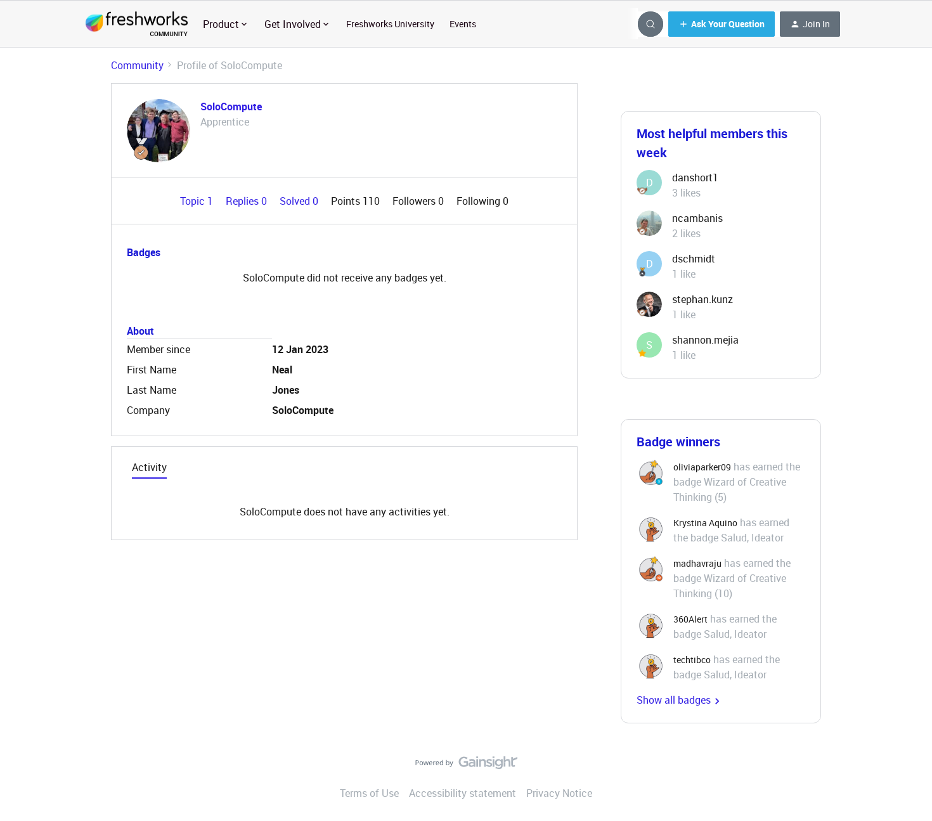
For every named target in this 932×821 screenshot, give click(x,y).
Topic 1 (198, 201)
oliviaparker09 (702, 467)
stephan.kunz (702, 299)
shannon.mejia (705, 340)
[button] (721, 24)
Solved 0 (300, 201)
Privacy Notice (559, 793)
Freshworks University (390, 24)
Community (137, 65)
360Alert (690, 619)
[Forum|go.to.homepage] (137, 24)
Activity (149, 467)
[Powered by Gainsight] (466, 765)
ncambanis (697, 218)
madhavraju (697, 563)
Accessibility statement (462, 793)
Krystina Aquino (705, 523)
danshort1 (695, 177)
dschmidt (693, 259)
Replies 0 (247, 201)
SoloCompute (231, 106)
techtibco (692, 660)
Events (463, 24)
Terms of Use (369, 793)
